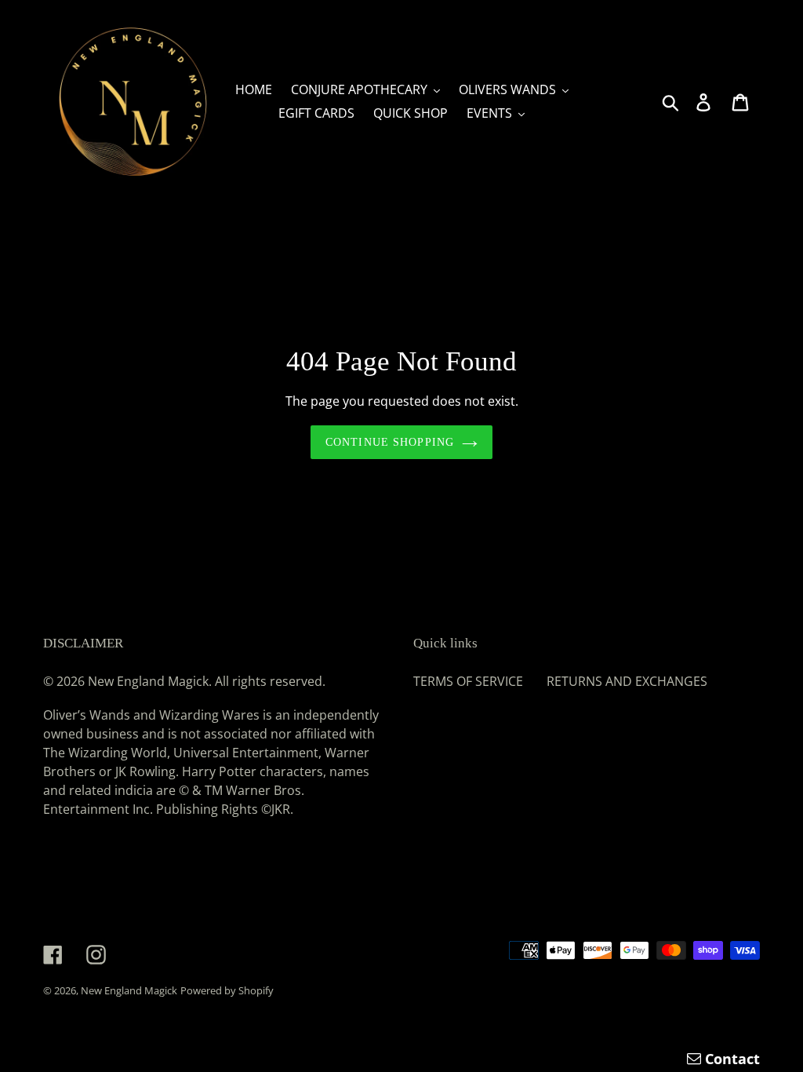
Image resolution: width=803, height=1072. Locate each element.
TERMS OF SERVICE (468, 681)
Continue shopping (389, 442)
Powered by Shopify (227, 990)
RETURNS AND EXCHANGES (627, 681)
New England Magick (129, 990)
